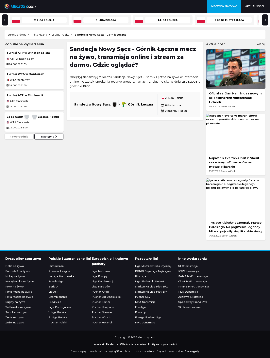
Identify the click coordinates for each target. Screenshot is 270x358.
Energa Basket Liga (148, 317)
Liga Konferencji (102, 281)
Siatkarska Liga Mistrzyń (151, 291)
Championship (58, 296)
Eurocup (140, 312)
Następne (48, 136)
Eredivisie (55, 301)
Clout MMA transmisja (192, 281)
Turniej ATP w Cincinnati (25, 95)
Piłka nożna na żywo (18, 291)
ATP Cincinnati (18, 101)
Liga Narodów (101, 286)
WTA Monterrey (19, 80)
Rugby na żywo (15, 301)
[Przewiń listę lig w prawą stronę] (265, 19)
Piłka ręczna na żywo (19, 296)
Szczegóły (192, 351)
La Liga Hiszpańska (61, 276)
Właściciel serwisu (133, 344)
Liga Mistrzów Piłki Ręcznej (153, 266)
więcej (261, 43)
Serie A (53, 286)
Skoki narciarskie (189, 307)
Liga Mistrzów (101, 271)
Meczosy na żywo (224, 6)
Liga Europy (99, 276)
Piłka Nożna (171, 105)
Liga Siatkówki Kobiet (149, 281)
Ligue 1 (53, 291)
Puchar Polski (58, 322)
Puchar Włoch (101, 317)
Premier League (59, 271)
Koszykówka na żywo (19, 281)
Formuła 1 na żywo (17, 271)
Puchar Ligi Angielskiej (106, 296)
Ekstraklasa (56, 266)
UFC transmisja (188, 266)
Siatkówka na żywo (18, 307)
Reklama (112, 344)
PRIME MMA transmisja (193, 286)
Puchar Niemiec (102, 312)
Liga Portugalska (60, 307)
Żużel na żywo (14, 322)
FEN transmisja (188, 291)
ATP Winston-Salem (22, 58)
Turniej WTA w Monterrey (25, 73)
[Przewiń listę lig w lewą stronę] (5, 19)
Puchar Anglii (100, 291)
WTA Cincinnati (19, 122)
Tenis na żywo (14, 317)
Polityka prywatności (162, 344)
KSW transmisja (188, 271)
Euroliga (140, 307)
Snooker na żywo (16, 312)
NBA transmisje (145, 301)
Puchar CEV (142, 296)
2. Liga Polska (173, 98)
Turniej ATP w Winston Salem (28, 52)
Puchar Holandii (102, 322)
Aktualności (254, 6)
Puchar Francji (101, 301)
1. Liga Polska (57, 312)
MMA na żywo (14, 286)
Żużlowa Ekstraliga (190, 296)
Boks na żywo (14, 266)
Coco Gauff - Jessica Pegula (33, 116)
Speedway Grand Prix (192, 301)
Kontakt (98, 344)
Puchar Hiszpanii (103, 307)
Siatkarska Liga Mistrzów (151, 286)
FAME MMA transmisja (193, 276)
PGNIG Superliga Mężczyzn (153, 271)
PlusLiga (140, 276)
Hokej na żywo (15, 276)
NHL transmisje (145, 322)
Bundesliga (56, 281)
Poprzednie (19, 136)
